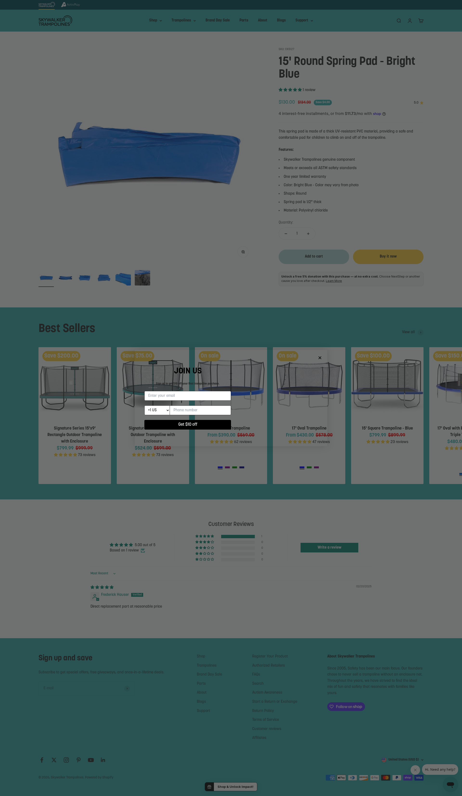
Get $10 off (187, 425)
